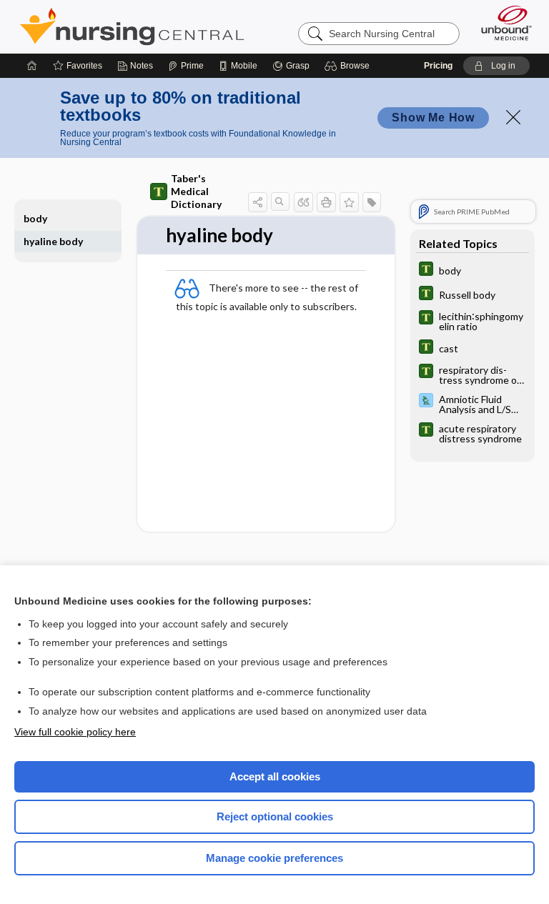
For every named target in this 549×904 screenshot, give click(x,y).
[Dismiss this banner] (513, 117)
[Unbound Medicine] (501, 23)
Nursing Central (131, 26)
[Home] (32, 66)
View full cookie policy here (75, 731)
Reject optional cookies (275, 816)
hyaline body (53, 241)
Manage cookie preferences (274, 858)
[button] (349, 66)
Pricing (438, 66)
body (35, 218)
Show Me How (433, 117)
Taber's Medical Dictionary (196, 191)
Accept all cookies (274, 776)
